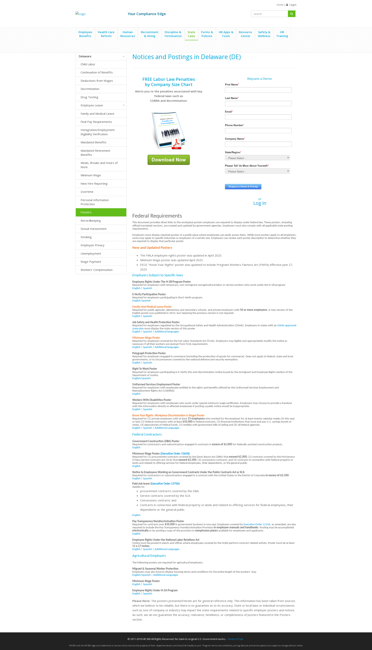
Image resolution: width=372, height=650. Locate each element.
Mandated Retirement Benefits (95, 153)
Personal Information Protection (95, 202)
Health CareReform (106, 34)
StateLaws (191, 34)
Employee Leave (92, 105)
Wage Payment (91, 261)
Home (280, 4)
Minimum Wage (91, 175)
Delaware (85, 56)
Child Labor (88, 64)
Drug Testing (89, 97)
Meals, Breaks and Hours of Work (99, 165)
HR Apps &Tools (226, 34)
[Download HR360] (169, 159)
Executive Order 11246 (257, 524)
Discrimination (90, 89)
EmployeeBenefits (85, 34)
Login (292, 4)
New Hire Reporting (94, 183)
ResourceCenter (245, 34)
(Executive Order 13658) (175, 453)
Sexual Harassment (94, 229)
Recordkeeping (91, 220)
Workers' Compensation (97, 270)
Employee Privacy (92, 245)
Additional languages (167, 331)
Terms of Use (235, 639)
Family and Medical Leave (97, 113)
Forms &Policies (207, 34)
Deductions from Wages (97, 81)
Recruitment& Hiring (149, 34)
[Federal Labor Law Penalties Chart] (169, 130)
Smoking (86, 237)
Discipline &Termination (173, 34)
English (136, 288)
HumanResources (127, 34)
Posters (86, 212)
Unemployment (91, 253)
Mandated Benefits (93, 142)
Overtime (87, 192)
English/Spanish (141, 300)
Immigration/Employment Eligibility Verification (98, 132)
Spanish (147, 288)
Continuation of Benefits (97, 72)
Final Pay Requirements (96, 122)
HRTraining (282, 34)
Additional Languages (167, 428)
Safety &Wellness (264, 34)
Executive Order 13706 (165, 483)
